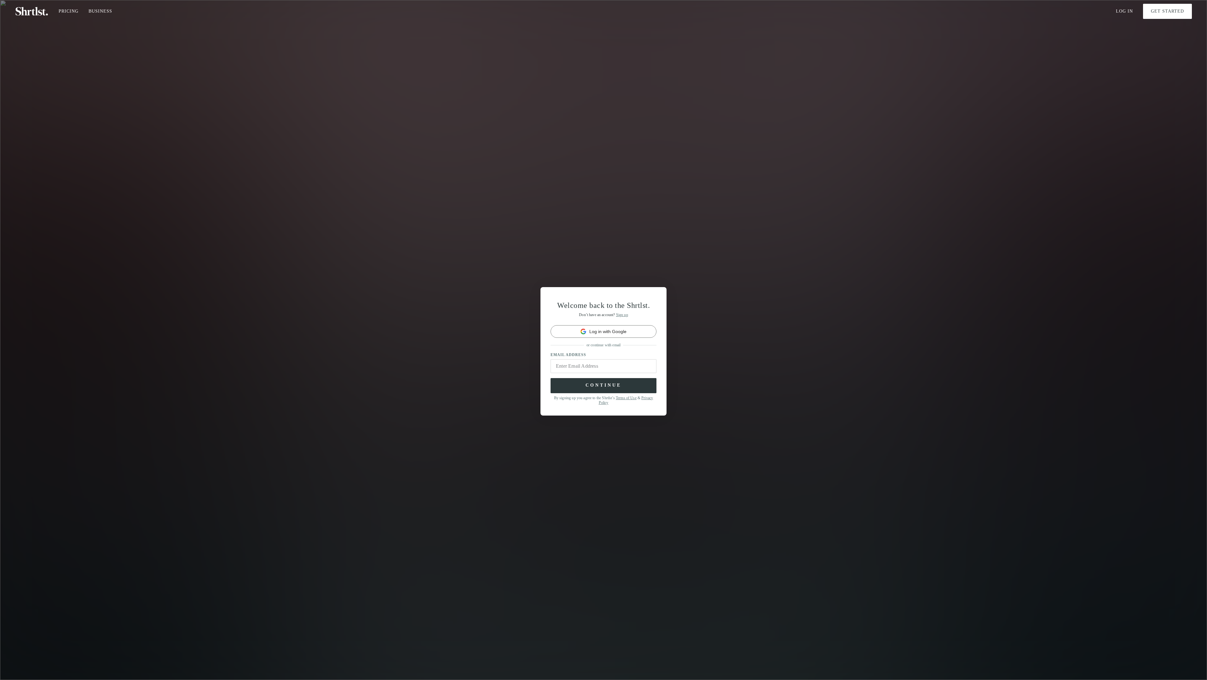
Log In (1124, 11)
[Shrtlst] (32, 11)
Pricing (68, 11)
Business (100, 11)
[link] (603, 331)
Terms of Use (626, 398)
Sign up (622, 315)
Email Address (568, 355)
